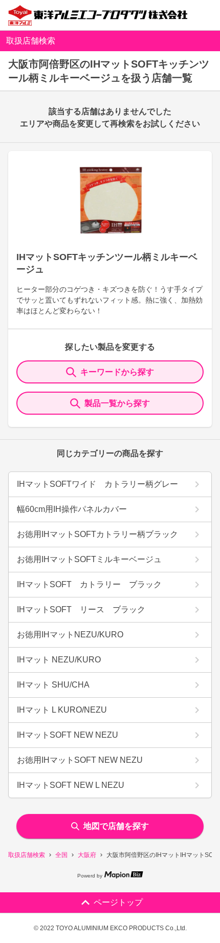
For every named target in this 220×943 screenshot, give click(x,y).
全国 (61, 855)
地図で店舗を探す (116, 826)
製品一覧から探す (117, 403)
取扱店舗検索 (26, 855)
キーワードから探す (117, 372)
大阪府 (87, 855)
